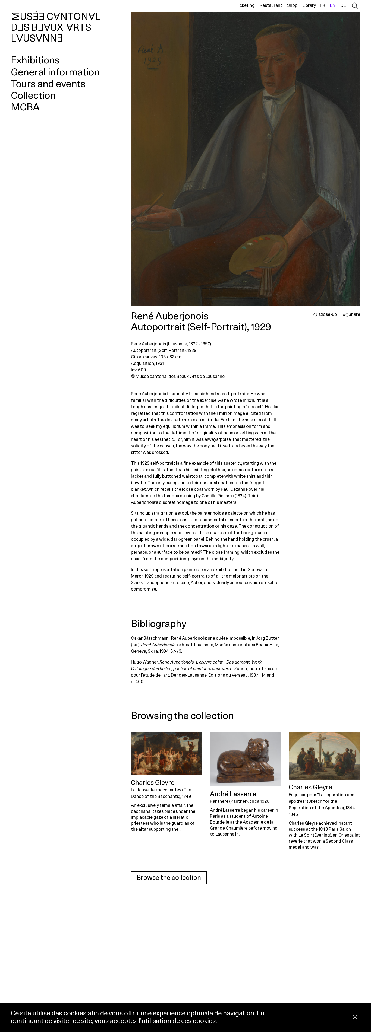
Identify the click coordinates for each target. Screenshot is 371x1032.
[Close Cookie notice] (355, 1018)
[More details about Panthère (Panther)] (245, 759)
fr (322, 5)
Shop (292, 5)
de (343, 5)
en (333, 5)
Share (354, 314)
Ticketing (245, 5)
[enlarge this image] (245, 159)
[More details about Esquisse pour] (324, 756)
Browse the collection (169, 878)
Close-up (328, 314)
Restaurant (271, 5)
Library (309, 5)
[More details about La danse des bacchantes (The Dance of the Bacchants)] (166, 753)
